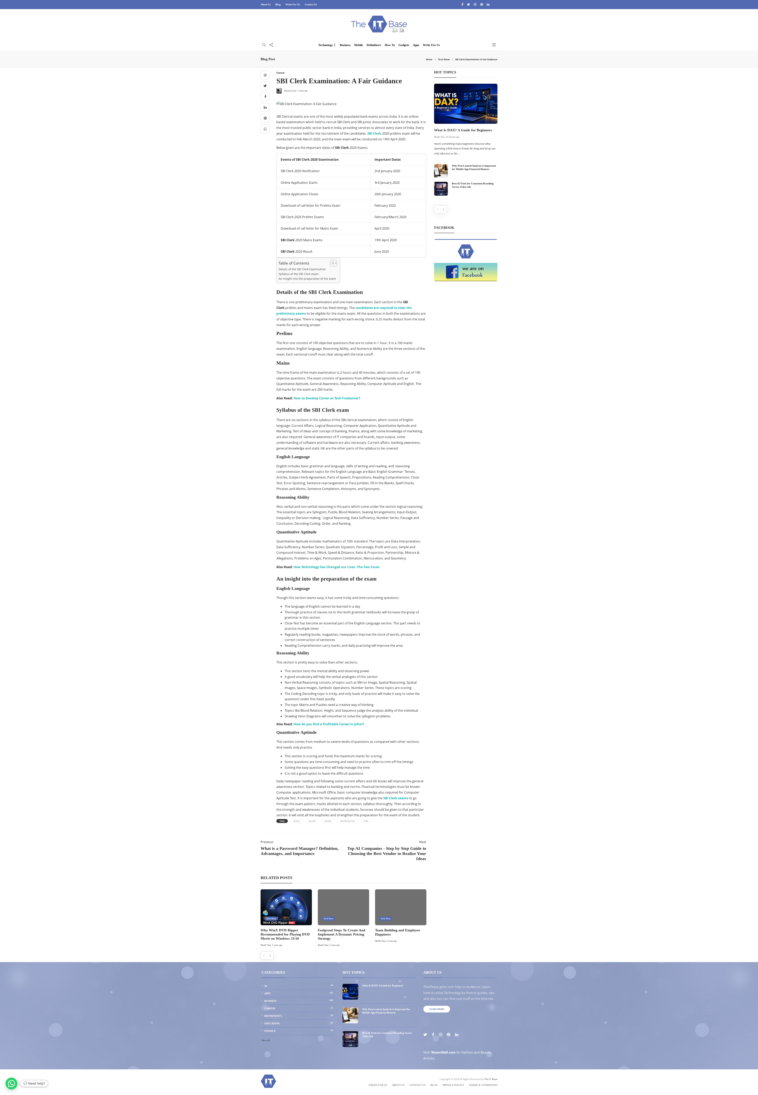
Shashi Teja (266, 945)
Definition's (298, 1015)
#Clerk (312, 821)
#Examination (347, 821)
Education (298, 1023)
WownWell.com (443, 1052)
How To (390, 45)
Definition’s (374, 45)
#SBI (366, 821)
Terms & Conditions (483, 1085)
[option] (286, 919)
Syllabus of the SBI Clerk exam (298, 274)
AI (298, 985)
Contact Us (311, 4)
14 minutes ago (453, 137)
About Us (266, 4)
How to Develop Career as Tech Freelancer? (327, 398)
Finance (298, 1030)
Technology (325, 45)
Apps (416, 45)
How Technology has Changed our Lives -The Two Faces (336, 567)
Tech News (444, 59)
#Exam (328, 821)
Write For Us (292, 4)
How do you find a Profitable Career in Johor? (329, 724)
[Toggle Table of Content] (331, 263)
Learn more (436, 1009)
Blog (278, 4)
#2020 (297, 821)
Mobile (358, 45)
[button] (11, 1083)
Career (298, 1008)
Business (345, 45)
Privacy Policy (453, 1085)
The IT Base (490, 1079)
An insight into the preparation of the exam (307, 279)
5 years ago (277, 945)
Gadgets (404, 45)
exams (395, 798)
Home (429, 59)
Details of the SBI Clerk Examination (302, 269)
